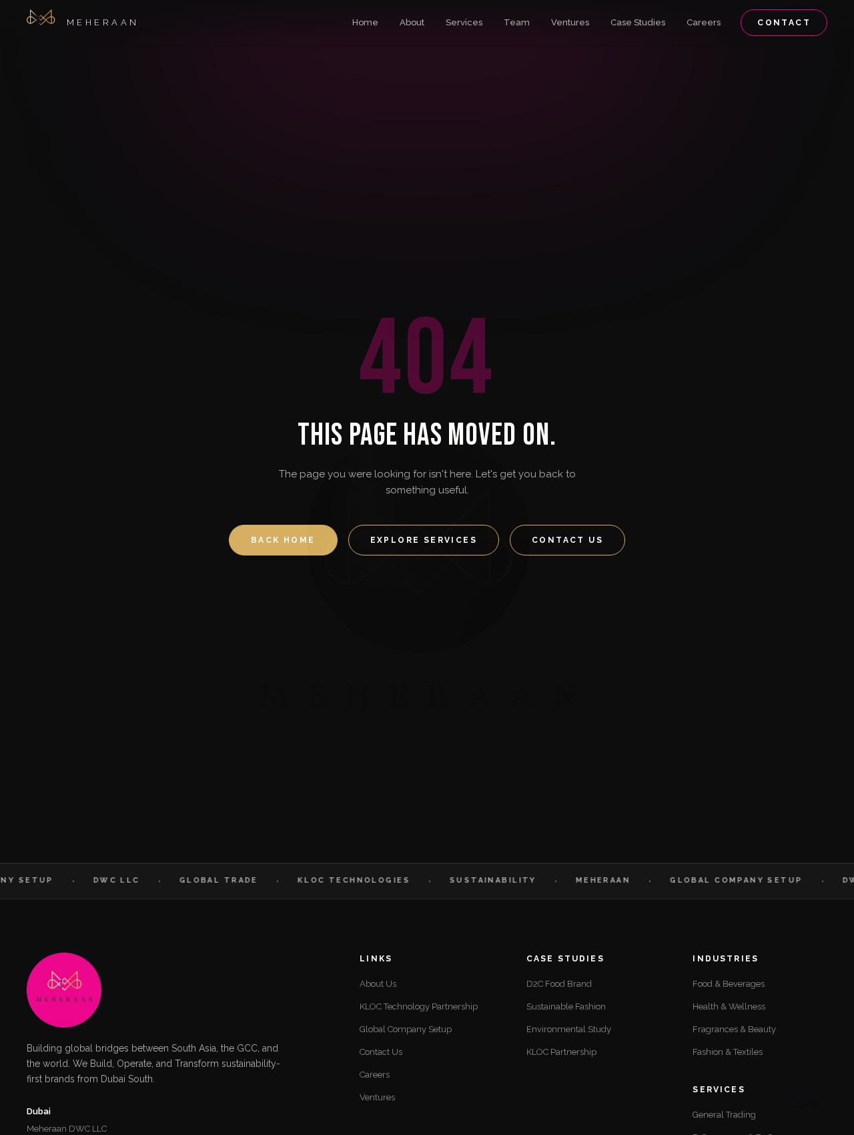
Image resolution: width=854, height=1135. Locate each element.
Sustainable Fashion (566, 1006)
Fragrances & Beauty (734, 1029)
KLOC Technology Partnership (419, 1006)
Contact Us (567, 540)
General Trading (724, 1115)
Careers (704, 22)
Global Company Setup (406, 1029)
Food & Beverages (729, 984)
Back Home (283, 540)
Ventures (570, 22)
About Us (378, 984)
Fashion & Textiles (728, 1052)
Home (365, 22)
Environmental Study (568, 1029)
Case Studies (637, 22)
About (412, 22)
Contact (784, 22)
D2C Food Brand (559, 984)
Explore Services (423, 540)
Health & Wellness (729, 1006)
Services (464, 22)
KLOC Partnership (561, 1052)
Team (517, 22)
